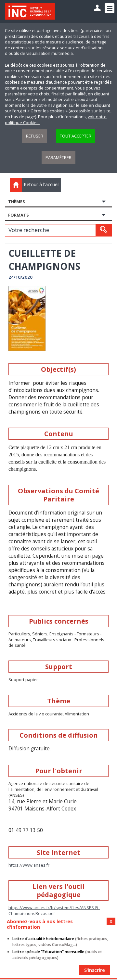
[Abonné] (97, 8)
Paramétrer (59, 157)
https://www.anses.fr (28, 865)
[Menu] (109, 8)
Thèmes (16, 201)
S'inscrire (94, 970)
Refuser (34, 136)
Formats (18, 215)
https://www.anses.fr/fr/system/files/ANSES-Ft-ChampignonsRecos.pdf (54, 910)
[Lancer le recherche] (104, 230)
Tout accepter (75, 136)
